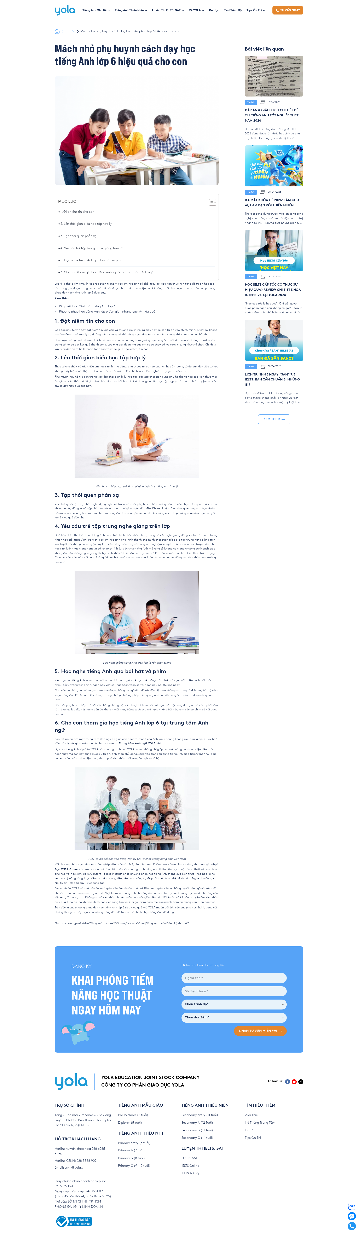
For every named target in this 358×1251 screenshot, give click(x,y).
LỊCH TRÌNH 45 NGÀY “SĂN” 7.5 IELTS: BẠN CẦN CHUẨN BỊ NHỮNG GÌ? (272, 380)
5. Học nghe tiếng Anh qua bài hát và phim (91, 260)
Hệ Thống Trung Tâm (260, 1122)
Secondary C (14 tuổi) (197, 1137)
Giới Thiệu (252, 1115)
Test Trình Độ (233, 10)
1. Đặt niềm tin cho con (77, 211)
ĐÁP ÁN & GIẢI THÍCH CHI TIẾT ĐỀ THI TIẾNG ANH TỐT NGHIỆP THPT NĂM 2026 (272, 115)
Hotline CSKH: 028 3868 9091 (76, 1160)
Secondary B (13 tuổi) (197, 1130)
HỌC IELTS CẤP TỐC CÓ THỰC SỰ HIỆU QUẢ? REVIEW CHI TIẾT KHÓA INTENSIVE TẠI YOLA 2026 (273, 290)
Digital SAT (189, 1158)
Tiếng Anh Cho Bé (94, 10)
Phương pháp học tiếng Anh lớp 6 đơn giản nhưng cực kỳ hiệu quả (107, 311)
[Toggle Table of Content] (210, 202)
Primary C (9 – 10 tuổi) (134, 1165)
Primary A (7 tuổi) (131, 1150)
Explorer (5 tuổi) (130, 1122)
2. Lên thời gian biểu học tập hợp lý (86, 223)
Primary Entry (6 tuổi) (134, 1143)
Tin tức (70, 31)
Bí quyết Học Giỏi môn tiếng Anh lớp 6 (87, 306)
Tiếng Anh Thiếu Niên (129, 10)
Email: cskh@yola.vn (70, 1167)
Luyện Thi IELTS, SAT (166, 10)
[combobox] (234, 1004)
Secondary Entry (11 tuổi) (199, 1115)
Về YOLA (195, 10)
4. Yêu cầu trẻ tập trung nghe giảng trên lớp (92, 248)
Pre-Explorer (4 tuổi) (133, 1115)
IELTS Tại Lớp (190, 1173)
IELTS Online (190, 1165)
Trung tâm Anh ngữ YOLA (137, 743)
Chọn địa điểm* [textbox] (197, 1017)
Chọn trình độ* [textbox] (196, 1004)
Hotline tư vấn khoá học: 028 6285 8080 (80, 1151)
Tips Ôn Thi (254, 10)
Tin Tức (250, 1130)
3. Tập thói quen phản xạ (78, 236)
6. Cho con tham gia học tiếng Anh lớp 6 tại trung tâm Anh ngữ (107, 272)
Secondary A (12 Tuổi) (197, 1122)
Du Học (214, 10)
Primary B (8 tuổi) (131, 1158)
